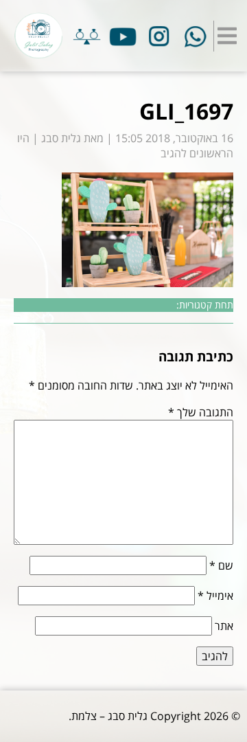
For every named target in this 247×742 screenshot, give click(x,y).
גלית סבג (61, 138)
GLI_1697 (186, 111)
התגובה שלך (200, 412)
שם (221, 565)
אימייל (215, 595)
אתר (224, 625)
